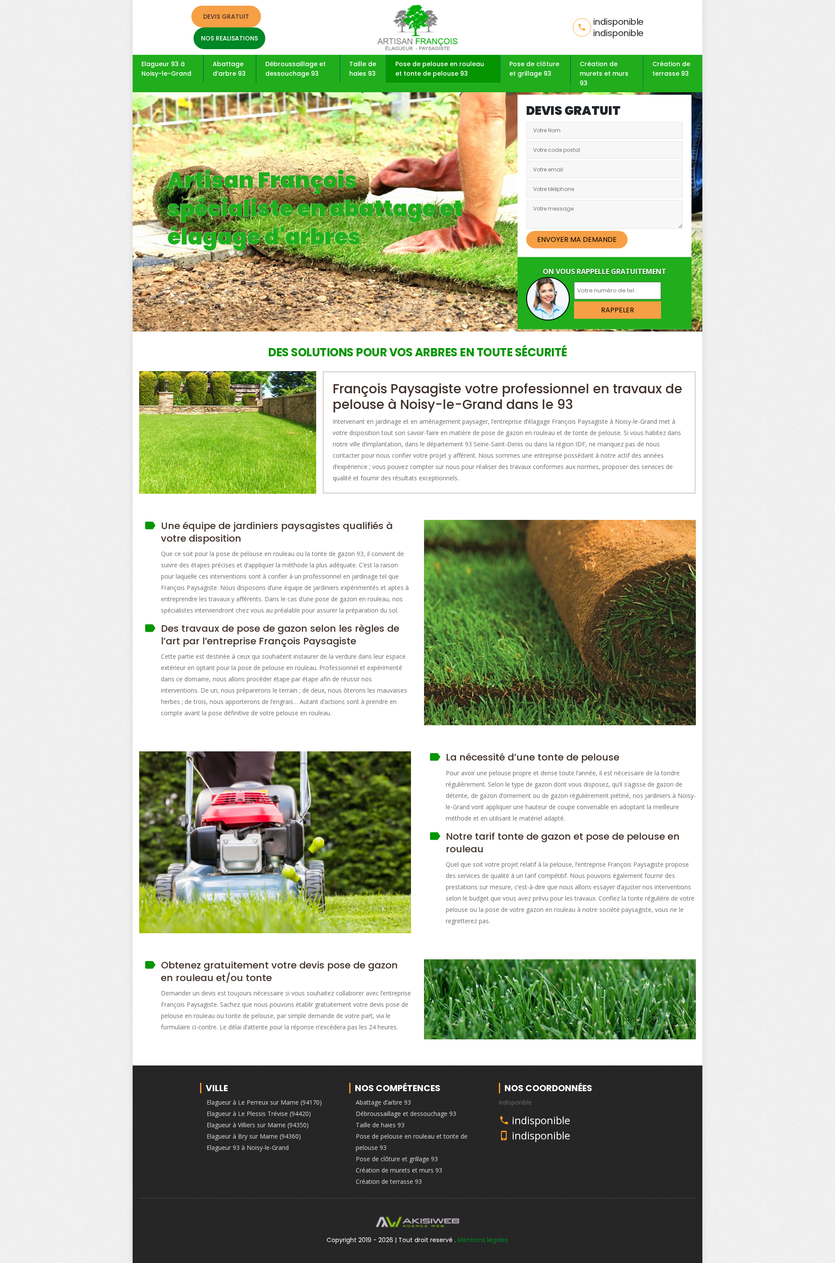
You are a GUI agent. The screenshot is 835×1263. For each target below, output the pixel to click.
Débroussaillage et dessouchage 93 (295, 69)
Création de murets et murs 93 (604, 73)
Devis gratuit (226, 16)
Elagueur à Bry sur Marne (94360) (254, 1136)
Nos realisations (229, 38)
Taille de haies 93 (362, 69)
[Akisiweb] (417, 1223)
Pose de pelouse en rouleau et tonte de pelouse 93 (439, 69)
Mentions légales (483, 1240)
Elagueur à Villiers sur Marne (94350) (258, 1125)
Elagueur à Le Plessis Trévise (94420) (259, 1113)
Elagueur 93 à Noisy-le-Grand (166, 69)
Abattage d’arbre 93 (229, 69)
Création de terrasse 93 (671, 69)
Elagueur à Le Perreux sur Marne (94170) (264, 1102)
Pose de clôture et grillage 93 (534, 69)
